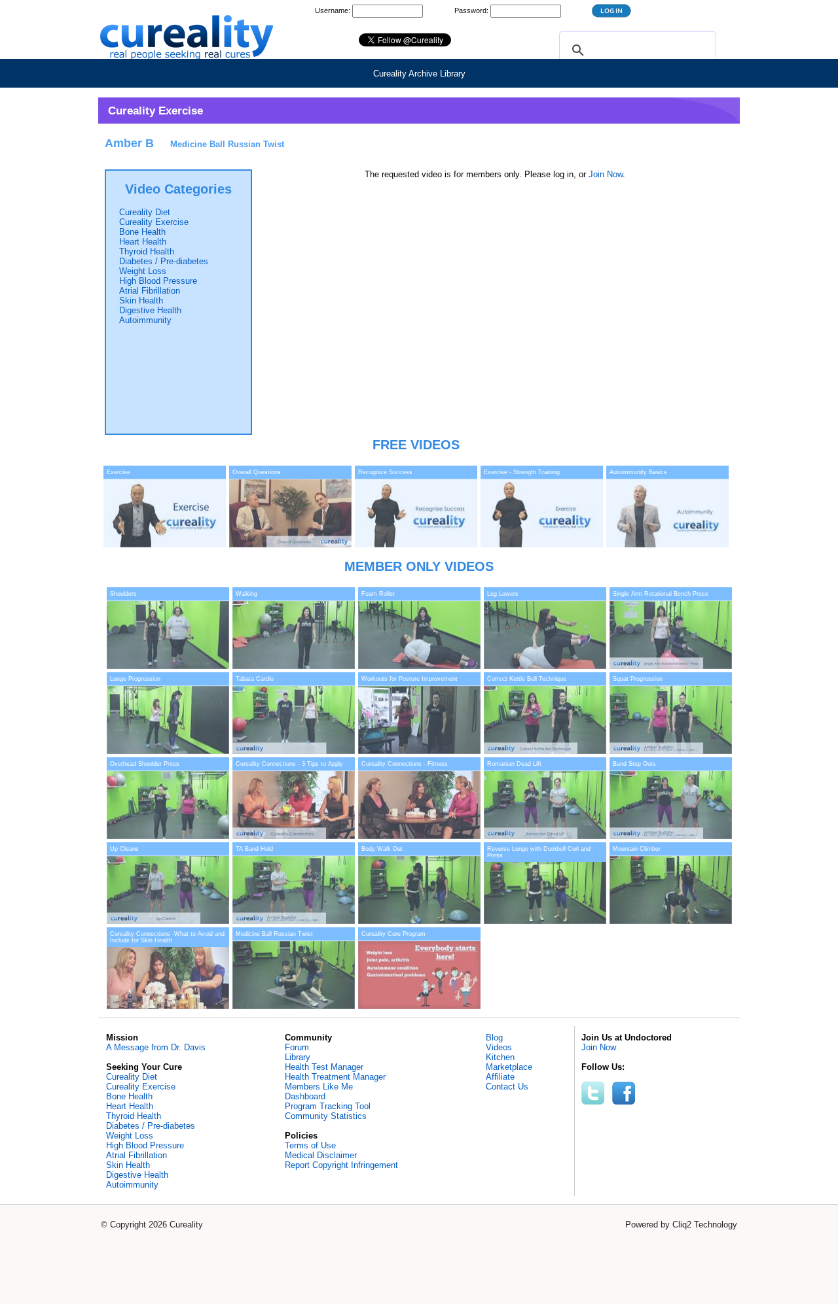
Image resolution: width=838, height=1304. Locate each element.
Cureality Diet (144, 212)
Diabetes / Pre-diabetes (163, 261)
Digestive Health (150, 310)
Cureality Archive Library (419, 73)
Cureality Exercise (154, 222)
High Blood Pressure (158, 281)
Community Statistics (326, 1116)
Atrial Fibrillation (149, 291)
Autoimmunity (145, 320)
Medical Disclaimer (321, 1155)
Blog (494, 1037)
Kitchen (500, 1057)
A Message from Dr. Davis (156, 1047)
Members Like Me (319, 1086)
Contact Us (507, 1086)
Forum (297, 1047)
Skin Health (141, 300)
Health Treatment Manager (335, 1077)
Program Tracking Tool (328, 1106)
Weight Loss (142, 271)
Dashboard (305, 1096)
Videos (499, 1047)
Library (297, 1057)
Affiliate (500, 1077)
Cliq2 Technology (704, 1224)
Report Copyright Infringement (341, 1165)
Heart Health (142, 242)
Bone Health (142, 232)
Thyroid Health (146, 251)
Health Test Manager (324, 1067)
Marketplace (509, 1067)
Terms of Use (310, 1145)
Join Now (606, 174)
